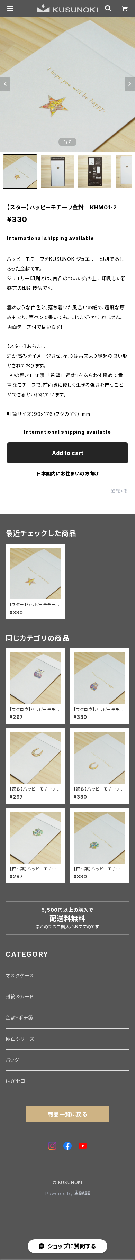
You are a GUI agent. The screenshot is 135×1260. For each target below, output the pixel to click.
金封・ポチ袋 (19, 1018)
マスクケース (20, 975)
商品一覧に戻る (67, 1114)
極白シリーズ (20, 1039)
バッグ (12, 1060)
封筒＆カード (20, 996)
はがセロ (16, 1081)
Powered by (59, 1193)
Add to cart (67, 452)
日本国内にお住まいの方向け (67, 473)
